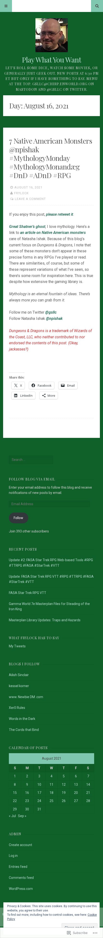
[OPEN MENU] (6, 6)
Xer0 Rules (17, 708)
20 (76, 793)
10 (39, 784)
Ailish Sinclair (19, 675)
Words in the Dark (22, 719)
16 (27, 793)
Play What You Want (51, 59)
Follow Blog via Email (32, 479)
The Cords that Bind (24, 730)
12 (64, 784)
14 (88, 784)
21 (88, 793)
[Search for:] (31, 460)
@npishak (54, 318)
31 (39, 809)
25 (51, 801)
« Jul (12, 816)
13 (76, 784)
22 (15, 801)
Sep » (22, 816)
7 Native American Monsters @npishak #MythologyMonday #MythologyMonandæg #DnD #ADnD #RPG (50, 158)
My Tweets (17, 646)
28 (88, 801)
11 (51, 784)
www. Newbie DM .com (26, 697)
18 (51, 793)
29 (15, 809)
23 (27, 801)
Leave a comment (30, 199)
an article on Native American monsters (53, 232)
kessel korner (19, 686)
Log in (13, 856)
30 (27, 809)
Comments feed (21, 878)
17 (39, 793)
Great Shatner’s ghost (27, 226)
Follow (18, 518)
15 (15, 793)
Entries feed (18, 867)
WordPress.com (21, 889)
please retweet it (59, 214)
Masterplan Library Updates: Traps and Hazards (44, 620)
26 (64, 801)
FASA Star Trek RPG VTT (27, 593)
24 (39, 801)
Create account (20, 845)
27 (76, 801)
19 (64, 793)
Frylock (21, 193)
